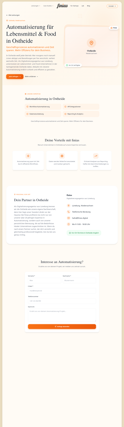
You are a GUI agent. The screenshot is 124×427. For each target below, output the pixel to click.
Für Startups (75, 6)
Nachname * (67, 276)
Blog (88, 6)
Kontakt (111, 6)
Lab (83, 6)
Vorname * (31, 276)
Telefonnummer (33, 296)
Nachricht (31, 307)
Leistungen (35, 6)
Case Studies (47, 6)
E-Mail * (30, 286)
